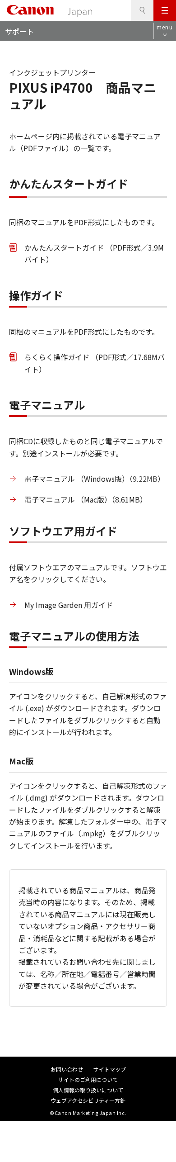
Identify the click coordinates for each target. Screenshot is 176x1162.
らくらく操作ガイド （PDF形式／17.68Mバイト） (94, 362)
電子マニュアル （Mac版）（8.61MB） (85, 499)
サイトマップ (109, 1069)
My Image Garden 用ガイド (68, 604)
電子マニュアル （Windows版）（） (94, 478)
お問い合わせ (67, 1069)
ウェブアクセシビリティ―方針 (88, 1100)
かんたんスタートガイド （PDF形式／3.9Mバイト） (94, 253)
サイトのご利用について (88, 1079)
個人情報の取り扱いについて (88, 1090)
